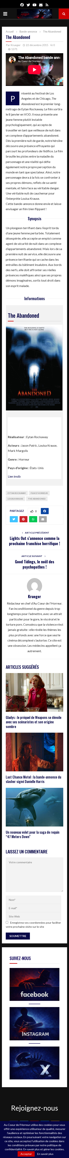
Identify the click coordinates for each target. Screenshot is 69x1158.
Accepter (26, 1153)
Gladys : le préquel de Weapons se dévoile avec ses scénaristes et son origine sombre (33, 722)
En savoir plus (45, 1154)
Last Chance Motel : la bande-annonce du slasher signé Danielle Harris (33, 779)
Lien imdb (14, 476)
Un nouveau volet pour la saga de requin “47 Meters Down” (32, 834)
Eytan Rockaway (17, 493)
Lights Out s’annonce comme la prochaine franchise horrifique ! (34, 540)
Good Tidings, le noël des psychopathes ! (34, 564)
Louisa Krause (15, 499)
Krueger (16, 45)
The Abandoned (37, 499)
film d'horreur (39, 493)
